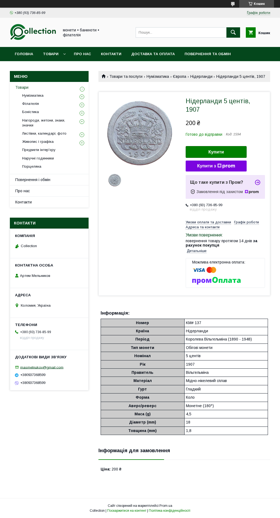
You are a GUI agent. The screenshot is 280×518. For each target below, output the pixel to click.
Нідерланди (201, 76)
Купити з (206, 166)
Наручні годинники (38, 158)
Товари (51, 54)
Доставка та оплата (153, 54)
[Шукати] (233, 32)
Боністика (30, 112)
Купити (216, 152)
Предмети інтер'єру (39, 150)
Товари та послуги (125, 76)
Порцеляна (31, 166)
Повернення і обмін (32, 179)
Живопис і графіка (38, 142)
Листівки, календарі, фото (44, 133)
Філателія (30, 104)
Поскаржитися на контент (126, 511)
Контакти (111, 54)
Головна (24, 54)
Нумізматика (158, 76)
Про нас (82, 54)
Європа (179, 76)
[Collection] (33, 40)
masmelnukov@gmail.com (41, 367)
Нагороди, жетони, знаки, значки (43, 122)
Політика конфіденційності (169, 511)
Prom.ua (165, 506)
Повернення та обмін (208, 54)
